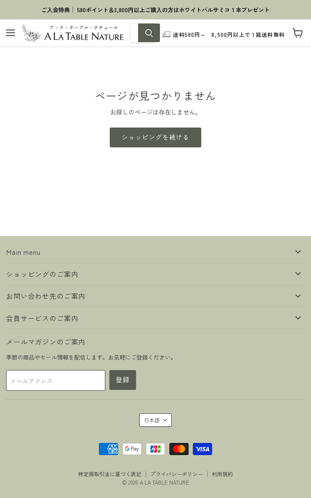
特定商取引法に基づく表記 (109, 474)
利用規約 (222, 474)
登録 (123, 379)
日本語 (152, 420)
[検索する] (149, 32)
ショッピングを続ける (155, 137)
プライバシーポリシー (176, 474)
